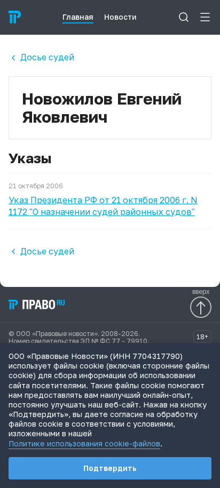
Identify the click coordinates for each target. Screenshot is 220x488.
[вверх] (200, 307)
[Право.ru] (37, 304)
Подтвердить (110, 468)
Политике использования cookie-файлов (84, 443)
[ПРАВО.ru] (15, 17)
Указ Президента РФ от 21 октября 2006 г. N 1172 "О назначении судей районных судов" (103, 206)
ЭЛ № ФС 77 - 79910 (114, 341)
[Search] (183, 17)
